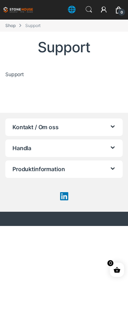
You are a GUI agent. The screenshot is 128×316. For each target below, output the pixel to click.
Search (89, 10)
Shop (10, 25)
